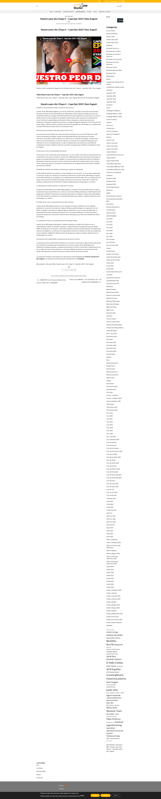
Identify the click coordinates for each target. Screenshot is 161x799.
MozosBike (110, 714)
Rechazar (105, 795)
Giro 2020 (109, 219)
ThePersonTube (113, 736)
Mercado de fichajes (112, 304)
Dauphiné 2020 (111, 178)
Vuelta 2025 (110, 587)
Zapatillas (109, 625)
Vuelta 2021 (110, 575)
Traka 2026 (109, 507)
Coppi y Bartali (111, 158)
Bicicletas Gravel (111, 67)
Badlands (109, 45)
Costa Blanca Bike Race (113, 164)
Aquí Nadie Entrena (113, 638)
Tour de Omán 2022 (112, 463)
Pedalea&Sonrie (110, 722)
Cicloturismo (110, 128)
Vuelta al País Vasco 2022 (114, 620)
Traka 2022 (109, 504)
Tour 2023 (109, 425)
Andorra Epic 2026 (112, 42)
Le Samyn (109, 275)
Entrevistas (109, 204)
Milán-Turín (110, 310)
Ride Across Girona (112, 375)
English (106, 1)
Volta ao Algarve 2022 (113, 553)
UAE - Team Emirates (113, 738)
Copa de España (111, 152)
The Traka (109, 392)
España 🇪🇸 (100, 1)
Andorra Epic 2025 (112, 39)
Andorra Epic (110, 36)
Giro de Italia (110, 239)
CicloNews (81, 259)
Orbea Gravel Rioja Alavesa (114, 328)
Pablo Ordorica (113, 719)
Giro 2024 (109, 231)
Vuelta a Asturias (111, 593)
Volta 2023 (109, 534)
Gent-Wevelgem (111, 216)
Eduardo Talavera (113, 659)
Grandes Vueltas (68, 11)
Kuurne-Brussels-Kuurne (114, 272)
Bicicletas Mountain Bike (114, 70)
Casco (108, 108)
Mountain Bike (80, 11)
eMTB (108, 193)
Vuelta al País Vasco (112, 617)
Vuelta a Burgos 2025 (113, 608)
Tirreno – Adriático (112, 395)
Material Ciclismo (104, 11)
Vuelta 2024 (110, 584)
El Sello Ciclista (114, 662)
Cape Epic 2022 (111, 96)
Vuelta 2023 (110, 581)
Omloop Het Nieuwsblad (114, 325)
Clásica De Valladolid (112, 134)
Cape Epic (109, 90)
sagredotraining (114, 725)
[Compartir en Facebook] (62, 269)
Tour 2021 (109, 419)
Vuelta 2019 (110, 569)
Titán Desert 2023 (112, 410)
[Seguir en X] (120, 1)
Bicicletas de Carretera (113, 51)
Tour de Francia (111, 445)
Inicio (51, 11)
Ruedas (108, 381)
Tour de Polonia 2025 (113, 469)
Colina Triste (110, 140)
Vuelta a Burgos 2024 (113, 605)
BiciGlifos (111, 641)
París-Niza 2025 (111, 348)
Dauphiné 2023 (111, 184)
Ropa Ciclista (110, 378)
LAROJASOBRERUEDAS (113, 698)
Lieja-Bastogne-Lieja (112, 281)
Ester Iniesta (111, 666)
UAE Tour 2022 (111, 519)
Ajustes (116, 795)
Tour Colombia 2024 (112, 439)
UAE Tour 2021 (111, 516)
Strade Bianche (111, 389)
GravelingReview (114, 675)
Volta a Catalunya (111, 539)
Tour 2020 (109, 416)
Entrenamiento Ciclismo (114, 196)
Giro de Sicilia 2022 (112, 245)
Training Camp (111, 498)
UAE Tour (109, 513)
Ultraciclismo (110, 525)
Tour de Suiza (110, 481)
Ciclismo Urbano (111, 119)
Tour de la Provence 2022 (114, 451)
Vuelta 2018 (110, 566)
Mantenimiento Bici (112, 292)
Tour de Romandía (112, 472)
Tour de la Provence (112, 448)
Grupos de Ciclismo (112, 254)
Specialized (110, 728)
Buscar (108, 17)
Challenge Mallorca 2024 (114, 117)
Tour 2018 (109, 413)
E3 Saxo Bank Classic (112, 187)
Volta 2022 (109, 531)
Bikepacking (110, 76)
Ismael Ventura (110, 687)
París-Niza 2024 (111, 345)
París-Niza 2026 (111, 351)
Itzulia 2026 (110, 269)
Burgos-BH (108, 647)
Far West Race (110, 210)
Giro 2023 (109, 228)
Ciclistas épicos (111, 652)
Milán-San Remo (111, 307)
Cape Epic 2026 (111, 102)
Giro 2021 (109, 222)
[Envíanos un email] (122, 1)
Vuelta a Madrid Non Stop (114, 614)
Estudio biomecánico (113, 207)
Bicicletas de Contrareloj (114, 59)
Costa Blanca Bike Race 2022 (115, 169)
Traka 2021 (109, 501)
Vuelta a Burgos (111, 602)
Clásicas (108, 137)
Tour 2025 (109, 431)
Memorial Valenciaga (113, 301)
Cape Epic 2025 (111, 99)
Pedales (108, 357)
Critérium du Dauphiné (113, 172)
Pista (95, 11)
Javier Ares (112, 689)
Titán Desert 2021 (112, 407)
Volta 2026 (109, 537)
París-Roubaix (110, 354)
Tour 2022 (109, 422)
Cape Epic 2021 (111, 93)
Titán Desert (110, 404)
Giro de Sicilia (110, 242)
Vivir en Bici (109, 740)
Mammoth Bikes (112, 700)
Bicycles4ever (78, 23)
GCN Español (113, 669)
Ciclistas (109, 122)
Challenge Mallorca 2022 (114, 114)
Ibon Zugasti (95, 98)
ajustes (82, 795)
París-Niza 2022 (111, 342)
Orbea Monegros (111, 331)
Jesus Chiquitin (110, 693)
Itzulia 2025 (110, 266)
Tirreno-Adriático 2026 (113, 401)
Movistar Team (114, 710)
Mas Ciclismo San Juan (112, 705)
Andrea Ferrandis (114, 635)
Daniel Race (111, 656)
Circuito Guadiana (112, 131)
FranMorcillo (120, 666)
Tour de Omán (111, 460)
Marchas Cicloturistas (113, 295)
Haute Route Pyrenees (113, 257)
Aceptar (95, 795)
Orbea (117, 714)
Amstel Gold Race (111, 34)
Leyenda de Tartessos (113, 278)
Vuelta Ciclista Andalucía (114, 622)
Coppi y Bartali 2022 (112, 161)
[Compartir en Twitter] (65, 269)
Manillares (109, 286)
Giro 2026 (109, 236)
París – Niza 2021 (111, 333)
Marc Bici (110, 703)
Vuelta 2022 (110, 578)
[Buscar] (37, 6)
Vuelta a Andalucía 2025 (113, 590)
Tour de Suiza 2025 (112, 487)
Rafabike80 (119, 722)
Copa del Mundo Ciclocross (115, 155)
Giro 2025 (109, 233)
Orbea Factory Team (111, 716)
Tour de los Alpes (111, 454)
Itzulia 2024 (110, 263)
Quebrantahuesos (112, 363)
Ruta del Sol (110, 383)
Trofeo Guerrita (111, 510)
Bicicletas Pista (111, 73)
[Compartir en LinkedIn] (75, 269)
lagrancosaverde (113, 695)
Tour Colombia (111, 437)
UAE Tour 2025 (111, 522)
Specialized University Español (114, 732)
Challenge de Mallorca (113, 111)
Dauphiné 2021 (111, 181)
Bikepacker (118, 645)
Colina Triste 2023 (112, 149)
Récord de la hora (112, 372)
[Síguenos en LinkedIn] (123, 1)
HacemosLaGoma (116, 678)
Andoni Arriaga (112, 632)
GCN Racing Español (112, 672)
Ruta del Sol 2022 (111, 386)
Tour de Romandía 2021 (114, 475)
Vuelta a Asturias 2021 (113, 596)
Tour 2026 (109, 434)
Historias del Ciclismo (113, 260)
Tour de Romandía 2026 (114, 478)
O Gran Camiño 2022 (112, 322)
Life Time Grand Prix (112, 283)
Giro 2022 (109, 225)
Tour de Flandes (111, 442)
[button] (113, 1)
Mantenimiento (111, 289)
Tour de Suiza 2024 (112, 484)
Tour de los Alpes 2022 (113, 457)
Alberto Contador (110, 629)
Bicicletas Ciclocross (112, 48)
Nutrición (109, 316)
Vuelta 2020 (110, 572)
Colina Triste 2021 (112, 143)
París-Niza (109, 339)
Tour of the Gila (111, 495)
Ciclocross (109, 125)
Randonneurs (110, 366)
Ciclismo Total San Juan (113, 649)
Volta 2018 (109, 528)
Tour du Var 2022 (111, 492)
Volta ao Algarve (111, 550)
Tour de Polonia (111, 466)
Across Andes (110, 31)
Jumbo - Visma (120, 693)
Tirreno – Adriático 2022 (114, 398)
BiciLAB (110, 644)
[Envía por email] (69, 269)
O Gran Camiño (111, 319)
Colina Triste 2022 (112, 146)
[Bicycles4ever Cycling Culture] (80, 6)
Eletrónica (109, 190)
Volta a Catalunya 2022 (113, 542)
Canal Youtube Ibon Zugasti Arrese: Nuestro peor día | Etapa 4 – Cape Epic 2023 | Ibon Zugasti (71, 88)
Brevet (108, 79)
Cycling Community (112, 654)
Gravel (89, 11)
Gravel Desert (110, 251)
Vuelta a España (111, 611)
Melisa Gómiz (111, 707)
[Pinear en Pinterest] (72, 269)
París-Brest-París (111, 336)
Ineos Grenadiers (111, 685)
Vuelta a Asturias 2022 (113, 599)
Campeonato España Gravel (115, 87)
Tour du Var (110, 489)
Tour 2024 (109, 428)
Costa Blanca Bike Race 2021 (115, 167)
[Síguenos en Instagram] (118, 1)
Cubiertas (109, 175)
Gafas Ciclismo (111, 213)
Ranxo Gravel (110, 369)
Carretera (58, 11)
